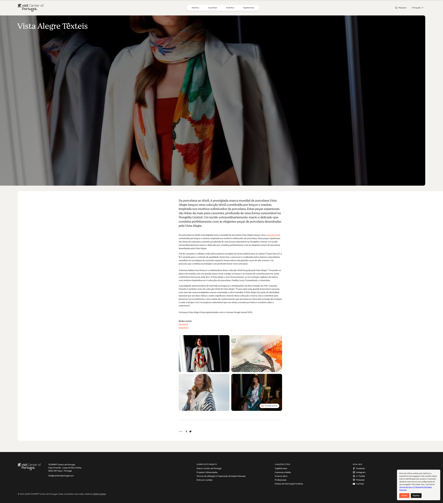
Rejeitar (416, 495)
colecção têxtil (273, 235)
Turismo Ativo (281, 476)
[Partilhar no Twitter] (190, 431)
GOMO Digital (99, 494)
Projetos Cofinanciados (207, 472)
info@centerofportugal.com (61, 475)
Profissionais (280, 480)
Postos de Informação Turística (289, 483)
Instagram (184, 327)
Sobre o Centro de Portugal (209, 468)
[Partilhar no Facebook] (187, 431)
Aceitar (404, 495)
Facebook (183, 324)
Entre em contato (205, 480)
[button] (417, 8)
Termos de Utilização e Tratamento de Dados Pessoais (221, 476)
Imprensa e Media (283, 472)
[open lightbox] (204, 353)
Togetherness (281, 468)
